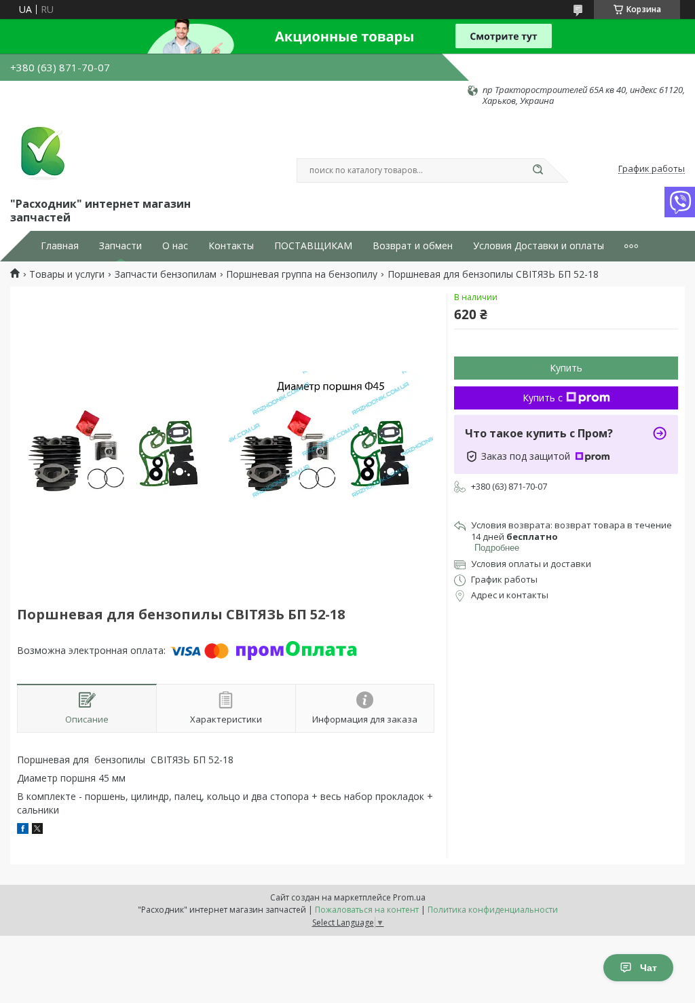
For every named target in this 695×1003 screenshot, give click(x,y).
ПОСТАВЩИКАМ (313, 246)
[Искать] (537, 170)
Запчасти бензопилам (166, 274)
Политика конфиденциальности (493, 909)
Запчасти (120, 246)
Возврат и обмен (413, 246)
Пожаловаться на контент (367, 909)
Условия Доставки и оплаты (538, 246)
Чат (648, 967)
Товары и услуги (67, 274)
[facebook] (23, 830)
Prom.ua (409, 897)
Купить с (543, 397)
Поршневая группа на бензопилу (301, 274)
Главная (60, 246)
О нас (175, 246)
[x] (37, 830)
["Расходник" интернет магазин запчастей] (40, 151)
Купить (566, 367)
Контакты (231, 246)
